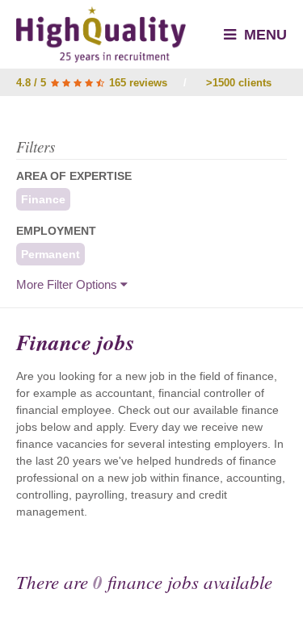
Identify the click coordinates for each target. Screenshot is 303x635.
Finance (43, 199)
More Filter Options (68, 284)
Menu (263, 35)
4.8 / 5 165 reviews (91, 83)
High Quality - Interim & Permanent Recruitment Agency (101, 34)
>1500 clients (238, 83)
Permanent (50, 254)
